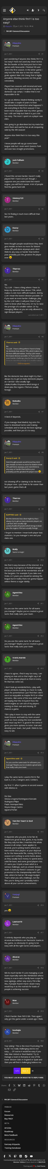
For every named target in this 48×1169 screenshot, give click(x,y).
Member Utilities (19, 1162)
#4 (43, 239)
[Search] (44, 10)
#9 (43, 509)
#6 (43, 337)
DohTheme (41, 1166)
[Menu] (5, 10)
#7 (43, 412)
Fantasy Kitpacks (12, 1144)
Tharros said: (12, 342)
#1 (43, 54)
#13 (42, 668)
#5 (43, 280)
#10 (42, 560)
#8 (43, 452)
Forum (7, 1111)
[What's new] (38, 10)
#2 (43, 171)
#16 (42, 905)
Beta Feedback (11, 1135)
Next (25, 1071)
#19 (42, 1011)
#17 (42, 932)
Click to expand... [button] (24, 363)
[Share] (39, 54)
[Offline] (5, 43)
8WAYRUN (42, 1162)
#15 (42, 832)
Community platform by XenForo (24, 1160)
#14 (42, 753)
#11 (42, 603)
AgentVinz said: (13, 758)
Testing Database (12, 1148)
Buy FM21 (8, 1118)
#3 (43, 209)
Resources (8, 1115)
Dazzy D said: (12, 458)
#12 (42, 636)
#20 (42, 1041)
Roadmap (8, 1131)
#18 (42, 968)
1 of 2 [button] (17, 1071)
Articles (7, 1128)
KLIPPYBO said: (12, 515)
